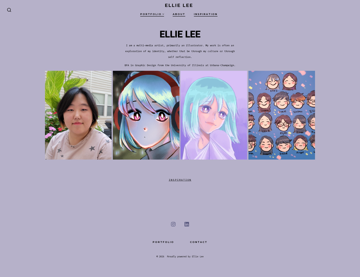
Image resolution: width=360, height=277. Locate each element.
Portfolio (151, 14)
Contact (198, 242)
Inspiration (206, 14)
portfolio (163, 242)
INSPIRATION (180, 179)
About (179, 14)
